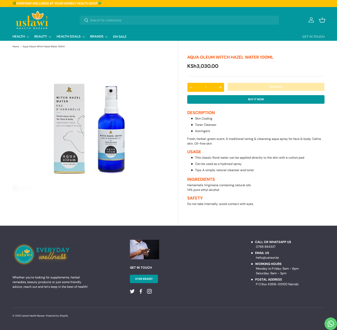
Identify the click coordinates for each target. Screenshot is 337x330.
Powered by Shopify (57, 315)
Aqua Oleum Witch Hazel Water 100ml (44, 46)
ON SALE (120, 37)
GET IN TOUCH (313, 37)
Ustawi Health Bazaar (33, 315)
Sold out (276, 87)
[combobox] (179, 20)
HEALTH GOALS (69, 36)
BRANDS (96, 36)
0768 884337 (144, 279)
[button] (322, 20)
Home (15, 46)
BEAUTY (40, 36)
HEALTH (18, 36)
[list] (90, 130)
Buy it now (256, 99)
